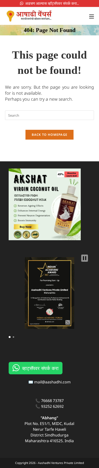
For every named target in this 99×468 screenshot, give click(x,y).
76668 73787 (52, 400)
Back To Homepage (50, 134)
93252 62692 (52, 406)
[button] (84, 258)
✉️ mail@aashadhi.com (49, 382)
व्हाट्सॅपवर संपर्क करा (40, 368)
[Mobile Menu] (90, 16)
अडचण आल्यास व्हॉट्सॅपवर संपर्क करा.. (51, 3)
